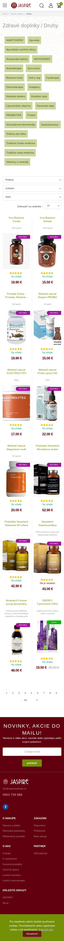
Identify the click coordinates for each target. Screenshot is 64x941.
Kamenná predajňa (12, 864)
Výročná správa (11, 869)
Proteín (31, 115)
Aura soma (34, 68)
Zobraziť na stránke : (30, 206)
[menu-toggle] (5, 5)
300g (16, 380)
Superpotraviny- (50, 124)
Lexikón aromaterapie (14, 880)
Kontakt (7, 853)
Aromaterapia (14, 68)
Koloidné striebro (15, 96)
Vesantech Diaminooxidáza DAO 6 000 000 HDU (47, 525)
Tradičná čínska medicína (20, 143)
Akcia (54, 622)
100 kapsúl (16, 228)
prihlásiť (32, 763)
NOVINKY (8, 897)
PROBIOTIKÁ (13, 115)
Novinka (23, 237)
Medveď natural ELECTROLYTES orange (16, 373)
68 (25, 700)
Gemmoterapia (14, 87)
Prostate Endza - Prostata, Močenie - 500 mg (16, 297)
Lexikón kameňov (12, 875)
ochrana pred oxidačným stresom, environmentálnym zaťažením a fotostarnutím (16, 613)
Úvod (5, 14)
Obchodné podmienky (14, 830)
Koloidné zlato (39, 96)
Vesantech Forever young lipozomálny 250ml (16, 604)
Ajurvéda (34, 40)
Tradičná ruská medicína (20, 152)
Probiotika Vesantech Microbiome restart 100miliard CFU (47, 449)
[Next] (36, 700)
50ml (48, 380)
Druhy (29, 14)
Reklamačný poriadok (14, 836)
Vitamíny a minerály (17, 161)
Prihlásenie (39, 830)
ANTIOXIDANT (42, 59)
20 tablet (47, 304)
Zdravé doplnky (17, 14)
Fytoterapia (52, 77)
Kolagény (34, 87)
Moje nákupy (40, 836)
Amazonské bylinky (17, 59)
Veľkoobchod (40, 853)
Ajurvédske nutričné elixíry (21, 49)
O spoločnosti (10, 858)
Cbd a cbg (34, 77)
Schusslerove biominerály (20, 124)
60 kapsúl (16, 304)
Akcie (6, 903)
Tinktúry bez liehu (16, 133)
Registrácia (39, 825)
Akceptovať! (32, 934)
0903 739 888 (12, 794)
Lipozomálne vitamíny (18, 105)
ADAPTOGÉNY (14, 40)
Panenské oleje (45, 105)
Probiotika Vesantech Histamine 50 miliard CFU (16, 525)
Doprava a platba (11, 825)
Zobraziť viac (46, 929)
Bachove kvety (14, 77)
